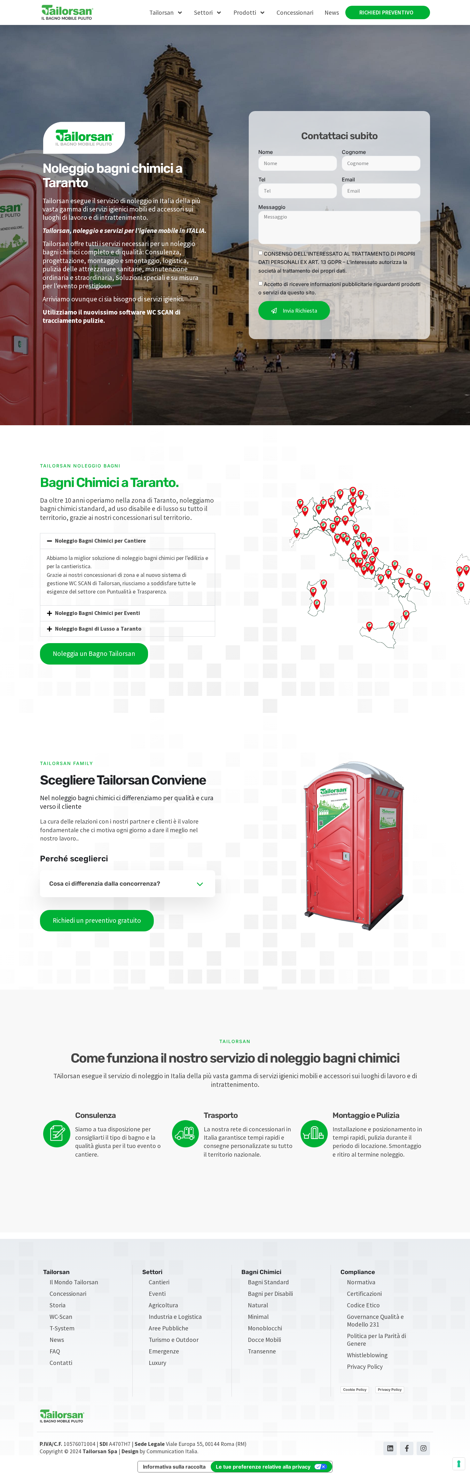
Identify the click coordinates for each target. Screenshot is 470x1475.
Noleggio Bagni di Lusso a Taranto (98, 628)
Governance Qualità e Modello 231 (375, 1320)
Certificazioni (364, 1293)
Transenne (262, 1351)
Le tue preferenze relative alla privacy (263, 1466)
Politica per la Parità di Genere (376, 1339)
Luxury (157, 1363)
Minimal (258, 1316)
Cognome (354, 152)
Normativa (361, 1282)
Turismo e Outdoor (174, 1339)
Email (348, 179)
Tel (261, 179)
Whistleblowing (367, 1355)
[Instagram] (423, 1448)
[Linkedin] (390, 1448)
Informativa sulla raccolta (174, 1466)
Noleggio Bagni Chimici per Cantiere (100, 540)
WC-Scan (61, 1316)
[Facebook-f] (406, 1448)
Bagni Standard (268, 1282)
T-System (62, 1328)
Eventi (157, 1293)
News (332, 12)
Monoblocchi (265, 1328)
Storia (58, 1305)
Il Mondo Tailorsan (74, 1282)
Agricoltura (163, 1305)
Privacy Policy (365, 1366)
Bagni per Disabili (270, 1293)
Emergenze (164, 1351)
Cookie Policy (354, 1389)
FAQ (55, 1351)
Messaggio (272, 207)
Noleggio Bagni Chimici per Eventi (97, 613)
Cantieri (159, 1282)
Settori (203, 12)
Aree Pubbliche (168, 1328)
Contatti (61, 1363)
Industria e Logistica (175, 1316)
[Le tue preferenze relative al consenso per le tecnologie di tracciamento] (459, 1464)
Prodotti (244, 12)
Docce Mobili (264, 1339)
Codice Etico (363, 1305)
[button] (127, 541)
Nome (265, 152)
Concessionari (295, 12)
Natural (258, 1305)
